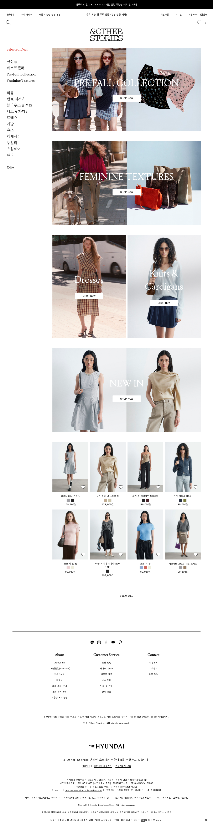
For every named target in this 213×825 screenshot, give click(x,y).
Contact (153, 655)
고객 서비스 (26, 15)
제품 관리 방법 (59, 692)
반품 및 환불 (106, 686)
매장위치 (10, 15)
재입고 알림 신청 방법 (50, 15)
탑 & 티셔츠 (16, 99)
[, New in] (126, 390)
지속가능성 (59, 674)
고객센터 (153, 668)
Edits (10, 167)
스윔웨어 (14, 149)
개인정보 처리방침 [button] (103, 766)
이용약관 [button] (86, 766)
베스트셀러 (15, 68)
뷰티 (10, 155)
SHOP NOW (126, 98)
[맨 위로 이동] (205, 809)
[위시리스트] (199, 22)
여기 (143, 820)
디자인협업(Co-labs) (59, 668)
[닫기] (206, 4)
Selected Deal (17, 49)
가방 (10, 124)
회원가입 (165, 15)
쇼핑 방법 (106, 663)
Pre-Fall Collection (21, 74)
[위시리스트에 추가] (83, 487)
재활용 (59, 680)
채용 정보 (153, 674)
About (59, 655)
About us (59, 663)
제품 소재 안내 (59, 686)
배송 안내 (106, 680)
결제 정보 (106, 692)
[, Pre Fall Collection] (126, 89)
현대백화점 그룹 (123, 766)
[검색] (8, 22)
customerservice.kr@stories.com (83, 790)
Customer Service (106, 655)
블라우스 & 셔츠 (19, 105)
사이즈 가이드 (106, 668)
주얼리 (12, 143)
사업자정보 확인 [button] (102, 783)
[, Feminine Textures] (126, 183)
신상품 (12, 61)
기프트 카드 (106, 674)
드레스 (12, 118)
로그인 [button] (179, 15)
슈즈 (10, 130)
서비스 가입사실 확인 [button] (161, 812)
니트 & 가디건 (18, 111)
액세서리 (14, 136)
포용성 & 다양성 (60, 698)
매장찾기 (153, 663)
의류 (10, 93)
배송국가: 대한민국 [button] (197, 15)
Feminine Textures (21, 80)
